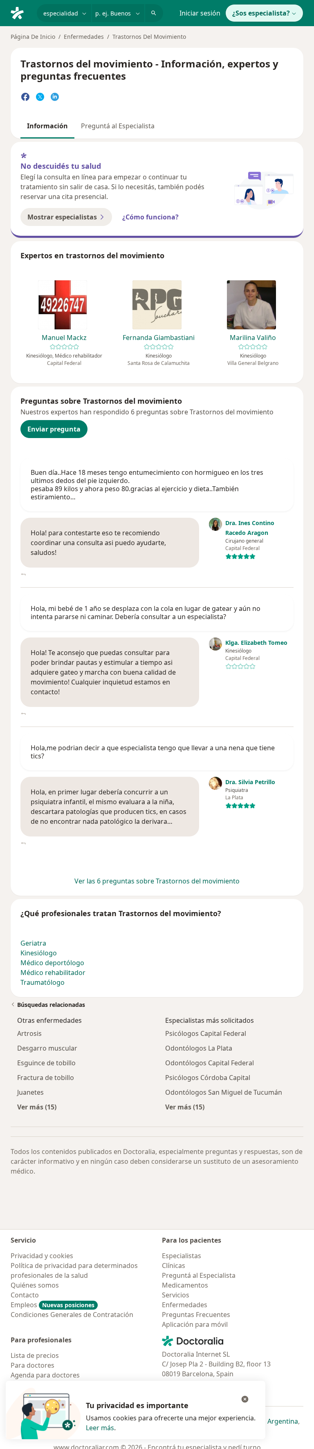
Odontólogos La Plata (198, 1048)
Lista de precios (35, 1355)
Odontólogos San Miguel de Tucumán (223, 1092)
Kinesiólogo (38, 952)
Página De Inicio (33, 36)
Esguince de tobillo (46, 1062)
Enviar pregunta (54, 429)
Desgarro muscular (47, 1048)
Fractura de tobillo (45, 1077)
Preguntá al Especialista (118, 125)
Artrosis (29, 1033)
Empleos (52, 1304)
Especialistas (181, 1255)
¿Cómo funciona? (150, 216)
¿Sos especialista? (261, 13)
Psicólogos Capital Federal (205, 1033)
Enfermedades (84, 36)
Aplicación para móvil (195, 1324)
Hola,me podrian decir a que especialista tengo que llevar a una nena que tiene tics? (153, 751)
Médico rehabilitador (52, 972)
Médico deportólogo (52, 962)
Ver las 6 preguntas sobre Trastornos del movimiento (157, 881)
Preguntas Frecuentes (196, 1314)
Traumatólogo (42, 982)
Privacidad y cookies (42, 1255)
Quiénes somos (35, 1285)
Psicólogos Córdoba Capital (207, 1077)
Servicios (175, 1294)
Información (47, 125)
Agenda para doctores (45, 1375)
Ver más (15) (36, 1106)
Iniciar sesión (199, 13)
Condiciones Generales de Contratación (72, 1314)
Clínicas (173, 1265)
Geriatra (33, 943)
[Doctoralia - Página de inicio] (20, 12)
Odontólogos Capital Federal (209, 1062)
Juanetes (30, 1092)
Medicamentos (185, 1285)
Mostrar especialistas (62, 216)
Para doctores (32, 1365)
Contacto (25, 1294)
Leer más (100, 1427)
